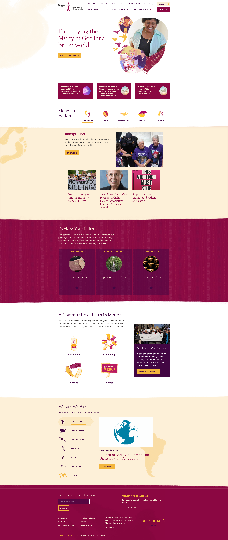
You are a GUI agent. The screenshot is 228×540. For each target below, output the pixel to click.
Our (86, 525)
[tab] (87, 113)
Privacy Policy (70, 535)
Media (114, 3)
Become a (87, 518)
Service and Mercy (148, 371)
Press (66, 525)
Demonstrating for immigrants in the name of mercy (79, 198)
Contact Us (134, 3)
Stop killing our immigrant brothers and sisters (144, 198)
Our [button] (94, 9)
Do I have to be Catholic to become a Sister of (141, 501)
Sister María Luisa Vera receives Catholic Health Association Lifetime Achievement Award (113, 201)
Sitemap (61, 535)
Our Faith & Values (69, 56)
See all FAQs (130, 508)
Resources (103, 3)
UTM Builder (154, 525)
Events (123, 3)
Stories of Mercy (117, 9)
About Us (91, 3)
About (62, 518)
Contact (85, 522)
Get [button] (142, 9)
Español (149, 3)
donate (163, 9)
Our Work (72, 153)
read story (108, 467)
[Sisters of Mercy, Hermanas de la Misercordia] (69, 7)
